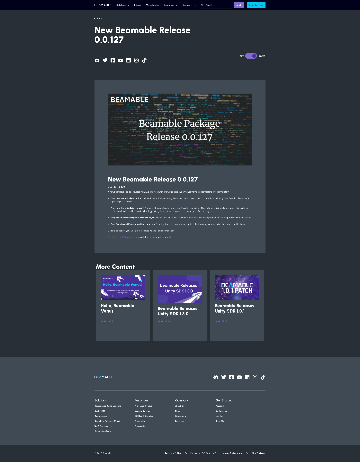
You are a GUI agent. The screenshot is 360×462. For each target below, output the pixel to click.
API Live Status (143, 406)
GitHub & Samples (144, 416)
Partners (179, 421)
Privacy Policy (200, 453)
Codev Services (102, 431)
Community (140, 426)
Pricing (137, 5)
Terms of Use (174, 453)
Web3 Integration (103, 426)
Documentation (142, 411)
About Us (179, 406)
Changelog (140, 421)
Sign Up (220, 421)
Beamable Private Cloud (107, 421)
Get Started (224, 400)
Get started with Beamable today (124, 237)
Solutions (121, 5)
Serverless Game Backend (107, 406)
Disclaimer (258, 453)
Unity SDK (99, 411)
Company (187, 5)
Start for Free (256, 5)
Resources (169, 5)
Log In (239, 5)
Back (99, 18)
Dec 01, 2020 (116, 186)
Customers (180, 416)
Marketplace (152, 5)
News (177, 411)
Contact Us (221, 411)
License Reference (231, 453)
